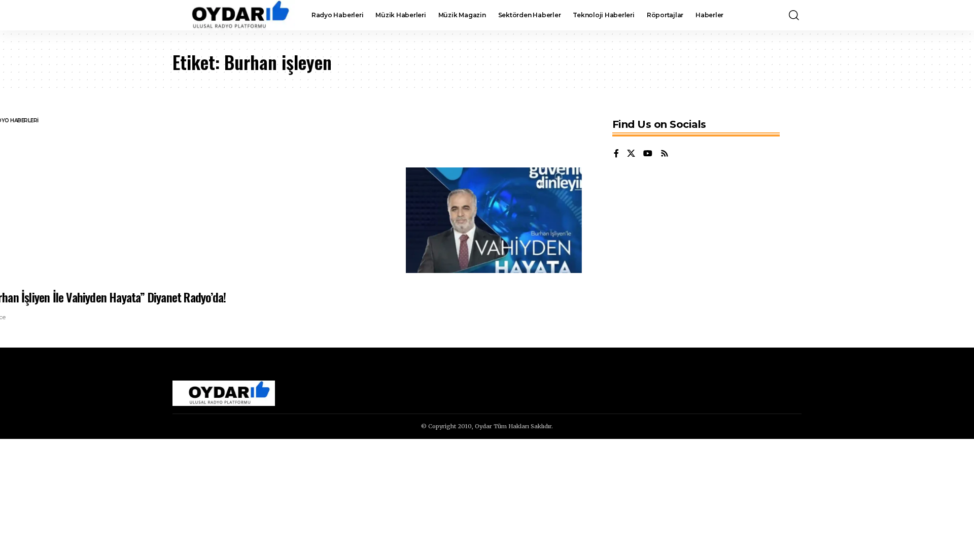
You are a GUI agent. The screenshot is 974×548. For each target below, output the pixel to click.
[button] (794, 15)
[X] (631, 154)
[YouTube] (648, 154)
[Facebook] (616, 154)
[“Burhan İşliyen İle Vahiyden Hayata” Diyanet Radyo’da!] (494, 220)
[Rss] (664, 154)
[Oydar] (233, 15)
